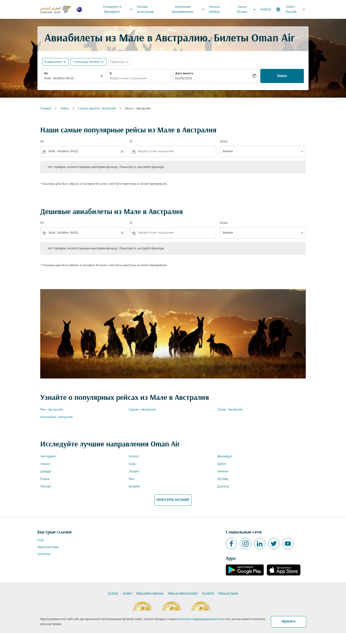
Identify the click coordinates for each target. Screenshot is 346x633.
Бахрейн (134, 486)
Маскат (134, 456)
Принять (289, 621)
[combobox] (71, 78)
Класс (224, 141)
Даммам (223, 486)
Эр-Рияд (222, 479)
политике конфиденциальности (199, 619)
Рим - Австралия (51, 409)
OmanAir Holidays (214, 9)
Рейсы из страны (228, 593)
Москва (45, 486)
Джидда (45, 471)
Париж (44, 479)
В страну (113, 593)
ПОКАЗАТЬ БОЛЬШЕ (173, 500)
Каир (132, 464)
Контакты (44, 554)
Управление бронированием (189, 9)
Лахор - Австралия (229, 409)
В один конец (53, 62)
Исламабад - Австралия (56, 417)
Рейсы (64, 108)
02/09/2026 (183, 78)
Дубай (221, 464)
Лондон (134, 471)
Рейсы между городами (150, 593)
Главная (45, 108)
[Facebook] (231, 543)
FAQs (40, 540)
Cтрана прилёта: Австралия (97, 108)
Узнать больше (247, 9)
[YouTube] (288, 543)
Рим (131, 479)
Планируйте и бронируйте (118, 9)
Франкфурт (225, 456)
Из (46, 73)
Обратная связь (48, 547)
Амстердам (48, 456)
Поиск (282, 76)
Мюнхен (222, 471)
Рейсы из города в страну (183, 593)
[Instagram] (245, 543)
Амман (45, 464)
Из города (208, 593)
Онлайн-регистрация (145, 9)
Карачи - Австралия (142, 409)
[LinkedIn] (259, 543)
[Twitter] (273, 543)
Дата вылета (184, 73)
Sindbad (265, 9)
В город (127, 593)
